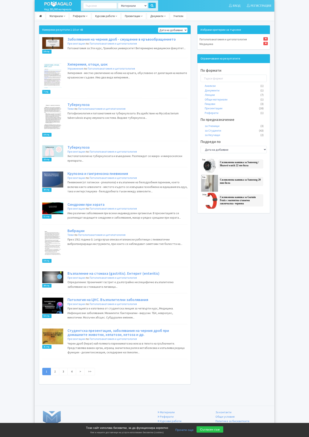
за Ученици (234, 126)
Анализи (234, 86)
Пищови (234, 104)
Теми (70, 109)
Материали (56, 16)
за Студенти (234, 130)
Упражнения (75, 68)
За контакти (223, 412)
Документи (157, 16)
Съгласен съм (210, 429)
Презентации (133, 16)
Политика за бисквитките (232, 421)
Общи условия (225, 417)
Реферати (79, 16)
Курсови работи (105, 16)
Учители (178, 16)
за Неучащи (234, 135)
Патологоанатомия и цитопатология (113, 43)
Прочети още (184, 430)
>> (89, 371)
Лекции (234, 95)
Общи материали (234, 99)
